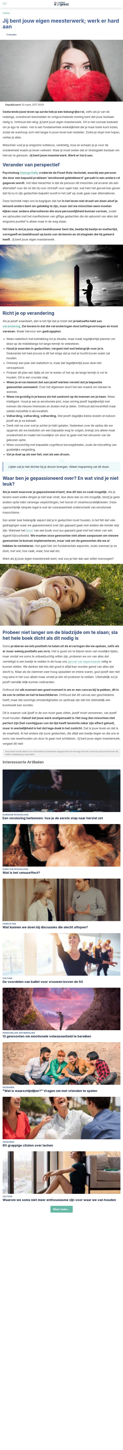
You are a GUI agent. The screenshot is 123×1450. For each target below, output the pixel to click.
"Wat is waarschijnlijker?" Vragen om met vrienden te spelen (50, 1091)
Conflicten (9, 924)
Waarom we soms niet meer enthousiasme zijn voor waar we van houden (59, 1200)
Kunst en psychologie (15, 869)
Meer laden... (61, 1209)
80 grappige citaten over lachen (28, 1145)
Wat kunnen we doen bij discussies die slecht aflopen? (45, 927)
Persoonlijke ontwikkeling (19, 1033)
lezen (29, 530)
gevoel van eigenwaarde (84, 661)
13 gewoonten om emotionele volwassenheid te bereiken (47, 1036)
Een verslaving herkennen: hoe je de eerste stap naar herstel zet (53, 818)
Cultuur (6, 13)
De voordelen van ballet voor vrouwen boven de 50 (43, 982)
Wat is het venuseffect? (21, 873)
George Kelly (29, 172)
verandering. (12, 326)
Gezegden (8, 1087)
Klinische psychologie (16, 814)
